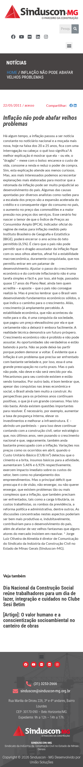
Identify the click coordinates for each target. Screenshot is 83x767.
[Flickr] (30, 37)
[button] (69, 45)
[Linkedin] (38, 37)
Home (12, 72)
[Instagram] (46, 37)
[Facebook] (13, 37)
